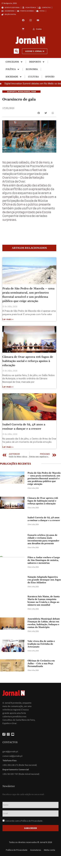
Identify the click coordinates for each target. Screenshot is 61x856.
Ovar (33, 91)
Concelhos (12, 61)
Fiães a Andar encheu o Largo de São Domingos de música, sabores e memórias (44, 560)
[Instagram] (30, 20)
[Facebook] (23, 20)
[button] (16, 51)
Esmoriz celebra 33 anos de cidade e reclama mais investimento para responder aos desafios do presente (43, 539)
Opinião (49, 76)
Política (11, 69)
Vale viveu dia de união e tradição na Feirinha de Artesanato (41, 644)
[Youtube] (38, 20)
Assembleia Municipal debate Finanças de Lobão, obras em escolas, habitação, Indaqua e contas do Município (44, 623)
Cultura (33, 76)
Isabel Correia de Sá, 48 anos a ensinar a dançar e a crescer (44, 519)
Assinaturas (35, 850)
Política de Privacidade (31, 820)
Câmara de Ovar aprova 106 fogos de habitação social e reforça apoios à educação (27, 361)
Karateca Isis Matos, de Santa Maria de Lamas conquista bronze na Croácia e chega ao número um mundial (44, 600)
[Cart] (23, 29)
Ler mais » (7, 319)
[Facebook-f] (4, 734)
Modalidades (24, 91)
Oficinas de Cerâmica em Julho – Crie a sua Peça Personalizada (41, 663)
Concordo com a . (24, 820)
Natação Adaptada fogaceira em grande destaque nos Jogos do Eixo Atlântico (44, 580)
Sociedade (12, 76)
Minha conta (49, 850)
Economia (32, 69)
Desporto (35, 61)
